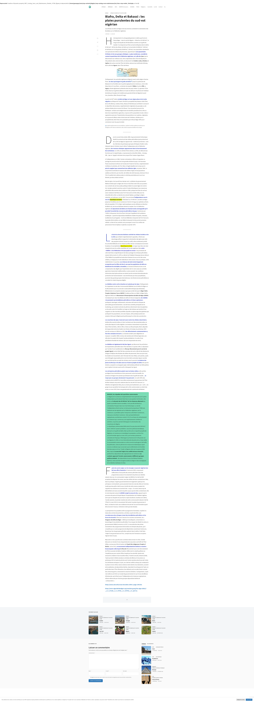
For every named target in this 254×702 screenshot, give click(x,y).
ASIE (153, 647)
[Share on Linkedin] (98, 50)
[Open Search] (164, 7)
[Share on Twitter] (98, 42)
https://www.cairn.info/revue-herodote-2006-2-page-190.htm (123, 585)
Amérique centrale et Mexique (158, 668)
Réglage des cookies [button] (240, 699)
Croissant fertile (159, 647)
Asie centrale (158, 656)
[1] (105, 125)
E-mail (107, 671)
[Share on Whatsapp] (98, 46)
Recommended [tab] (150, 643)
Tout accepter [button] (249, 699)
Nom (90, 671)
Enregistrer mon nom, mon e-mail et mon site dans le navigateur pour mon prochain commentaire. (110, 677)
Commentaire (92, 653)
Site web (125, 671)
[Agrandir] (135, 70)
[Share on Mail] (98, 54)
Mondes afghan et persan (157, 677)
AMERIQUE (154, 666)
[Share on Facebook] (98, 38)
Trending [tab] (144, 643)
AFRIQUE (106, 13)
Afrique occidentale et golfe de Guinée (118, 13)
